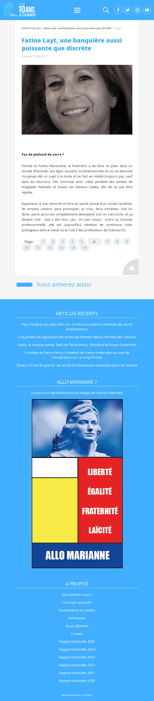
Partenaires (77, 618)
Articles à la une (31, 28)
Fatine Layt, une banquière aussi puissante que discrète (77, 28)
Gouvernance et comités (77, 610)
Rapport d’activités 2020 (77, 681)
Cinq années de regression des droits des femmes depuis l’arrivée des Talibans (77, 337)
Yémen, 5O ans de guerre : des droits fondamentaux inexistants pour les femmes (77, 365)
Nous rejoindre (77, 626)
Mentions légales (71, 695)
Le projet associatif (77, 602)
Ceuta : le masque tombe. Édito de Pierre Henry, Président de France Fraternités (77, 345)
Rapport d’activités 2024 (77, 649)
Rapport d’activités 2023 (77, 657)
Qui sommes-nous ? (77, 594)
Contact (77, 634)
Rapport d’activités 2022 (77, 665)
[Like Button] (131, 267)
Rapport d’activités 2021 (77, 673)
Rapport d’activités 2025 (77, 641)
